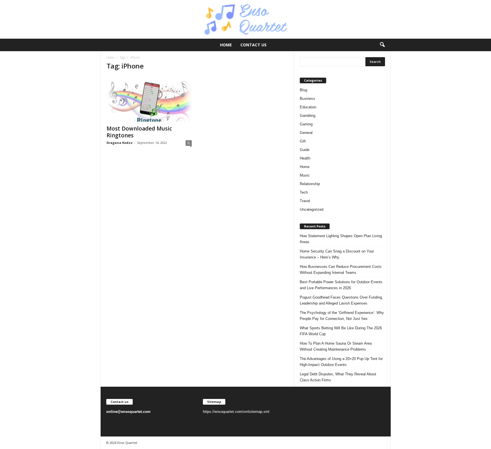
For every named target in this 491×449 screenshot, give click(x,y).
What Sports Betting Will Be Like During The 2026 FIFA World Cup (341, 331)
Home (226, 44)
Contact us (253, 44)
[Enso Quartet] (245, 19)
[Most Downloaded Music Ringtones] (149, 99)
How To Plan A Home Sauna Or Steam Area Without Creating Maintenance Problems (336, 346)
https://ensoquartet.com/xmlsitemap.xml (236, 411)
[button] (382, 45)
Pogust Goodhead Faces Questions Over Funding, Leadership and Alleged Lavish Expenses (341, 300)
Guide (304, 150)
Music (305, 175)
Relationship (310, 184)
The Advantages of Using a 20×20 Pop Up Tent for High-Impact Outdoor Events (341, 362)
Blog (303, 90)
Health (305, 158)
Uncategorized (311, 209)
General (306, 133)
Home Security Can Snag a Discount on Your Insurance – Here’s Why (337, 254)
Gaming (306, 124)
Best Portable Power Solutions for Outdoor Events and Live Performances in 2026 (341, 285)
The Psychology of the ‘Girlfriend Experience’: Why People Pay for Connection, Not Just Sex (342, 316)
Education (308, 107)
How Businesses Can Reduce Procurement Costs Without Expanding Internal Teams (341, 269)
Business (307, 98)
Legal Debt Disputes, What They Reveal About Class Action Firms (338, 377)
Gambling (307, 115)
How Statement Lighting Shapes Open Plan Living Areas (341, 239)
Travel (305, 201)
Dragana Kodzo (119, 142)
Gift (303, 141)
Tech (304, 192)
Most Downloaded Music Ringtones (139, 132)
